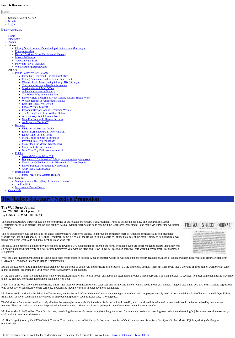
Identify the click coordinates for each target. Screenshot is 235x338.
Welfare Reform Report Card (31, 66)
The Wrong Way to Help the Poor (40, 94)
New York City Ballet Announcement (42, 150)
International (22, 171)
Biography (14, 38)
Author (12, 42)
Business (20, 125)
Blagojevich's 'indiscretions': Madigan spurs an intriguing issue (56, 159)
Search (12, 21)
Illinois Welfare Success (35, 106)
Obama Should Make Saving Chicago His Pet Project (51, 82)
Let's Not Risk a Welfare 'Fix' (38, 103)
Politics (19, 153)
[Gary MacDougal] (12, 29)
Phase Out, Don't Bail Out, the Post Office (45, 76)
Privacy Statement (121, 335)
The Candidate (23, 184)
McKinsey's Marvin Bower (30, 187)
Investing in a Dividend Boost (38, 140)
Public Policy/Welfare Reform (31, 72)
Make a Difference (25, 57)
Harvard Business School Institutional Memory (40, 54)
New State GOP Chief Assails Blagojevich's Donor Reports (54, 162)
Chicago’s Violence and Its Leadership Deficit (47, 79)
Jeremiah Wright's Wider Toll (38, 156)
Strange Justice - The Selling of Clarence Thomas (42, 181)
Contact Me (14, 190)
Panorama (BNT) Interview (30, 63)
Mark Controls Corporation (37, 147)
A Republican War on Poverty (38, 91)
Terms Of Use (142, 335)
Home (11, 35)
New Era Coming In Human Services (42, 119)
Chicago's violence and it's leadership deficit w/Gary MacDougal (50, 48)
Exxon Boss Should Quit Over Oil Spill (43, 131)
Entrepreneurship (24, 51)
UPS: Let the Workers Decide (38, 128)
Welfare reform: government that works (43, 100)
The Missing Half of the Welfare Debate (44, 113)
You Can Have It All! (26, 60)
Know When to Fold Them (37, 134)
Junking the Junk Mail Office (38, 88)
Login (11, 24)
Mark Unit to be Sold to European (40, 137)
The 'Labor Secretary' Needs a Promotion (44, 85)
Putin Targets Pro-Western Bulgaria (41, 174)
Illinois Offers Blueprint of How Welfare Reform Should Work (56, 97)
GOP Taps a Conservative (36, 168)
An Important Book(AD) (35, 122)
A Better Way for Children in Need (41, 116)
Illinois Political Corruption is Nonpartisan (45, 165)
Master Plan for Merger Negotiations (42, 143)
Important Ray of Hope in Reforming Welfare (47, 109)
